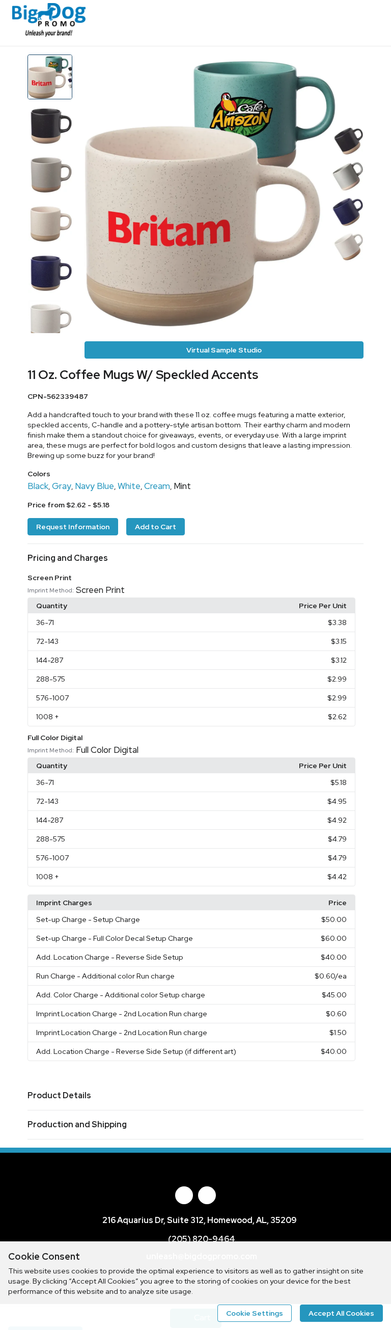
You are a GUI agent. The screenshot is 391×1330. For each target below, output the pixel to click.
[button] (195, 558)
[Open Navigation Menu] (368, 23)
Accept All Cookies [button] (341, 1313)
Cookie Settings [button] (254, 1313)
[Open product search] (347, 23)
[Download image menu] (350, 67)
